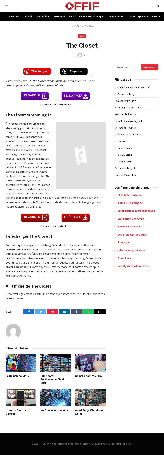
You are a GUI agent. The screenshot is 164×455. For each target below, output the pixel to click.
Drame (131, 16)
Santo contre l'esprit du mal (129, 134)
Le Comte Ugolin (123, 161)
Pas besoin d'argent (125, 168)
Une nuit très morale (125, 148)
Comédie (28, 16)
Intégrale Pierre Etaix (125, 174)
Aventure (14, 16)
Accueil (72, 26)
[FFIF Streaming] (82, 6)
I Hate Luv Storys (123, 154)
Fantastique (43, 16)
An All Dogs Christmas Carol (89, 412)
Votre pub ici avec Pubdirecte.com (56, 104)
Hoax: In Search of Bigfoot (17, 412)
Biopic (72, 16)
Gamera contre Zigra (88, 376)
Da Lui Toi (120, 141)
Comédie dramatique (91, 16)
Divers (80, 26)
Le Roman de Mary (17, 376)
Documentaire (115, 16)
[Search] (157, 6)
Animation (59, 16)
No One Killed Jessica (54, 410)
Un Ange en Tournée (125, 127)
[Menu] (6, 6)
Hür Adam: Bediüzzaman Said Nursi (52, 379)
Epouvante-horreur (149, 16)
